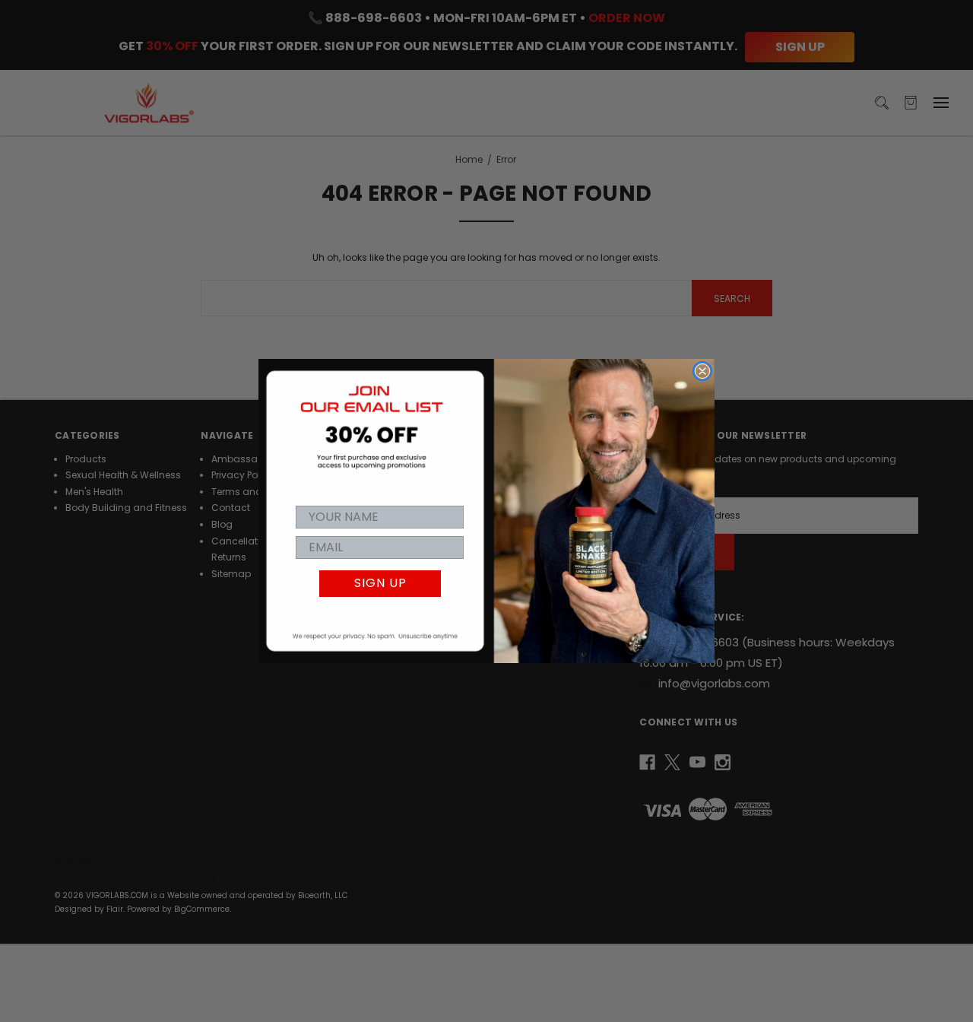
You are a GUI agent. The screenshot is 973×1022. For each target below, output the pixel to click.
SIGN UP (380, 583)
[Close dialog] (702, 371)
